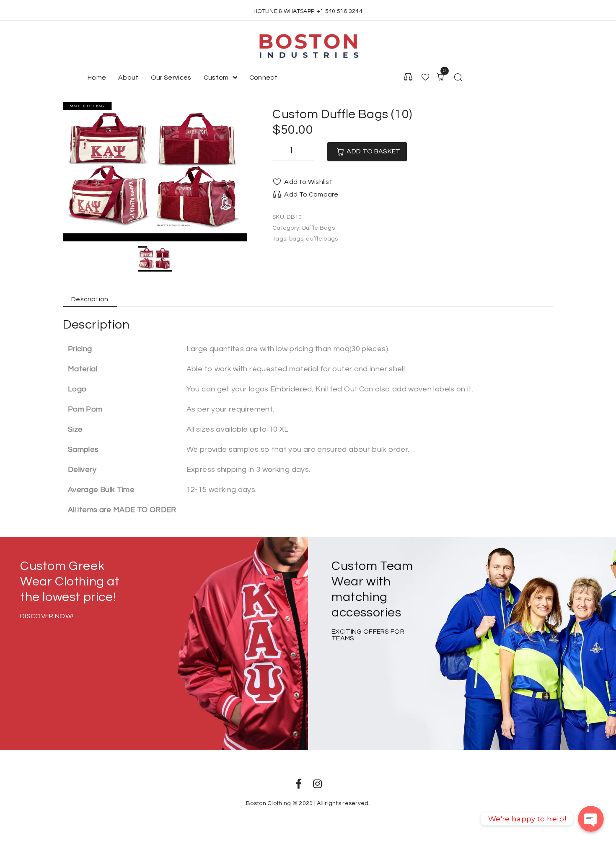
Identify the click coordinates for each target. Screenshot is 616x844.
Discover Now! (46, 616)
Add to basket (373, 151)
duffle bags (322, 239)
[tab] (85, 299)
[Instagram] (318, 784)
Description (90, 299)
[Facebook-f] (298, 784)
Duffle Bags (318, 228)
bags (296, 239)
